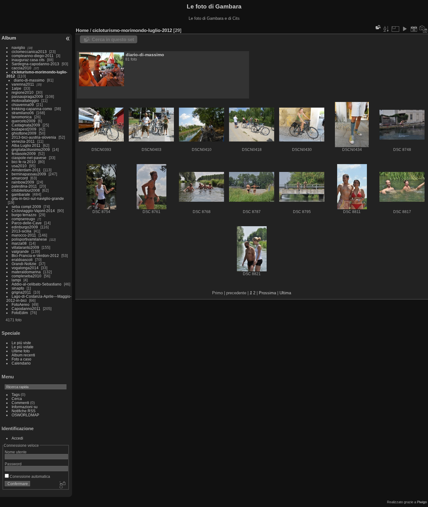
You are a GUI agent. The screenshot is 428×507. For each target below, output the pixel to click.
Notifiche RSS (23, 411)
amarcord (20, 178)
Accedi (17, 438)
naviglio (18, 47)
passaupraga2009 (27, 96)
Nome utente (16, 452)
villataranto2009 (25, 247)
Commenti (20, 403)
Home (82, 30)
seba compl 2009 (26, 207)
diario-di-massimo (29, 80)
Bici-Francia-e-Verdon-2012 (35, 256)
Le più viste (21, 343)
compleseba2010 (26, 276)
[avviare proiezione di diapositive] (404, 29)
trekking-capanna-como (32, 109)
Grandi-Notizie (24, 264)
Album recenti (23, 355)
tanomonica (22, 117)
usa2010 (19, 166)
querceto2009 (23, 121)
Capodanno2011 (26, 309)
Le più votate (23, 347)
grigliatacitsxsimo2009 (31, 149)
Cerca (17, 399)
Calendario (21, 363)
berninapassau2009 (29, 174)
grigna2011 (21, 292)
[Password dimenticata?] (62, 485)
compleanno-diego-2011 (33, 56)
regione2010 (23, 92)
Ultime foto (21, 351)
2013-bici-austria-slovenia (34, 137)
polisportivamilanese (29, 239)
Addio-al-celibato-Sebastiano (36, 284)
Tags (16, 394)
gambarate (21, 194)
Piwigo (422, 502)
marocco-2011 (24, 235)
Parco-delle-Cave (27, 223)
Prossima (267, 293)
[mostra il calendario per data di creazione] (423, 29)
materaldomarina (26, 272)
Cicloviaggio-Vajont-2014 (33, 211)
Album (9, 37)
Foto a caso (21, 359)
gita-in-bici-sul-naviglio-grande (38, 198)
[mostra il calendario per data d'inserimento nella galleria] (414, 29)
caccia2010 (21, 68)
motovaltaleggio (25, 101)
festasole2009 (24, 154)
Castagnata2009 (26, 125)
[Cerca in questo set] (377, 27)
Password (13, 464)
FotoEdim (20, 313)
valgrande (20, 251)
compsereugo (23, 219)
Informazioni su (25, 407)
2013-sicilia (21, 231)
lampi (16, 280)
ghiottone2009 (24, 133)
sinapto (18, 288)
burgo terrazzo (24, 215)
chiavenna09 (23, 105)
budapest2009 (24, 129)
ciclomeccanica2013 (29, 52)
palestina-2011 (24, 186)
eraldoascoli (22, 260)
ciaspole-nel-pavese (29, 158)
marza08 (19, 243)
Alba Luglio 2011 (26, 145)
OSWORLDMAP (25, 415)
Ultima (285, 293)
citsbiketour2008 (26, 190)
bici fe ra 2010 (24, 162)
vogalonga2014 (25, 268)
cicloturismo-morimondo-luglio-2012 (132, 30)
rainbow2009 (23, 182)
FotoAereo (20, 304)
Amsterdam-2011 (26, 170)
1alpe (16, 88)
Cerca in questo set (113, 39)
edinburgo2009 (25, 227)
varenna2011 (23, 84)
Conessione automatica (29, 476)
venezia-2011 (23, 141)
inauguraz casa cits (28, 60)
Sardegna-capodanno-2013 (35, 64)
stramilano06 (23, 113)
